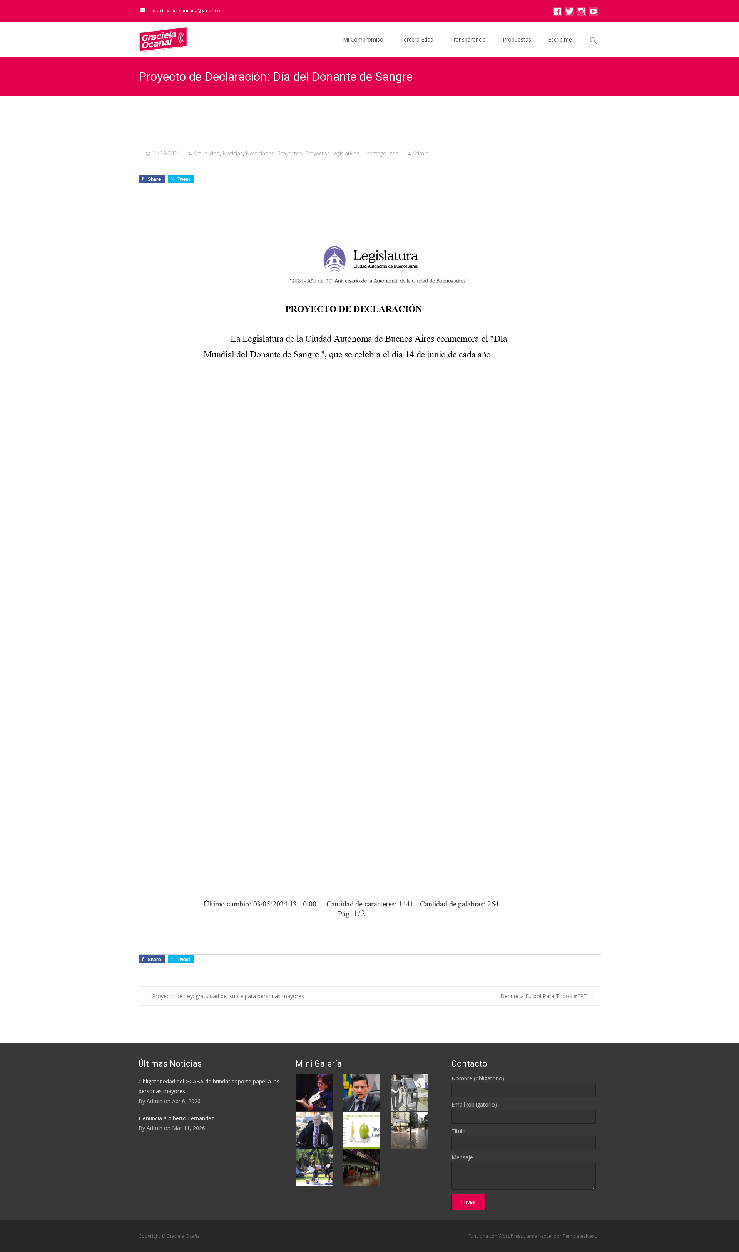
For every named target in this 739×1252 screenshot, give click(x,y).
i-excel (545, 1236)
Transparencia (468, 39)
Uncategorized (381, 153)
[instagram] (581, 13)
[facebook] (557, 13)
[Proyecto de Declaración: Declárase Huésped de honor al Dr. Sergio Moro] (361, 1091)
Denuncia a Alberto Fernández (176, 1118)
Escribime (560, 39)
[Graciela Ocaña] (157, 37)
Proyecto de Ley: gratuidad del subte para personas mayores (224, 996)
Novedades (260, 153)
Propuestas (517, 39)
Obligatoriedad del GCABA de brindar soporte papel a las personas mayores (209, 1086)
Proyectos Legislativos (332, 153)
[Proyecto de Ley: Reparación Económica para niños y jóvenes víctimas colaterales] (314, 1091)
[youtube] (593, 13)
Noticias (233, 153)
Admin (420, 153)
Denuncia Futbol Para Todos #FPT (547, 996)
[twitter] (569, 13)
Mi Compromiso (363, 39)
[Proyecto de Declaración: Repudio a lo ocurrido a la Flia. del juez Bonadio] (314, 1129)
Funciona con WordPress (496, 1236)
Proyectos (290, 153)
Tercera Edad (416, 39)
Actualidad (207, 153)
